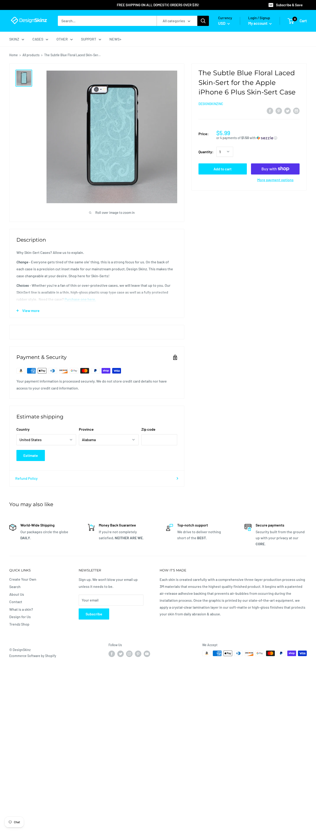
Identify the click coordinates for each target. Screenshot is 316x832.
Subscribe (94, 614)
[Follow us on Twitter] (120, 654)
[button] (258, 138)
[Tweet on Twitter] (287, 110)
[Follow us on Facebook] (111, 654)
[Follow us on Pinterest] (138, 654)
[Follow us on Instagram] (129, 654)
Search (15, 586)
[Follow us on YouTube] (147, 654)
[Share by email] (296, 110)
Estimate (30, 455)
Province (86, 429)
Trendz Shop (19, 624)
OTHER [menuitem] (62, 39)
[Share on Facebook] (270, 110)
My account (258, 23)
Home (13, 55)
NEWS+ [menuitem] (115, 39)
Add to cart (223, 168)
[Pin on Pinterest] (279, 110)
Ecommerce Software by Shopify (32, 656)
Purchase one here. (80, 299)
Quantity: (206, 152)
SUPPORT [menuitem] (88, 39)
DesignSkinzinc (210, 104)
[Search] (203, 21)
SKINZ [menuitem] (14, 39)
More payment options (275, 179)
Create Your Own (22, 579)
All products (31, 55)
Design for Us (20, 616)
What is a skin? (21, 609)
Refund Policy (26, 478)
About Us (16, 594)
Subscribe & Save (289, 5)
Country (23, 429)
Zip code (148, 429)
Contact (15, 601)
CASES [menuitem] (37, 39)
